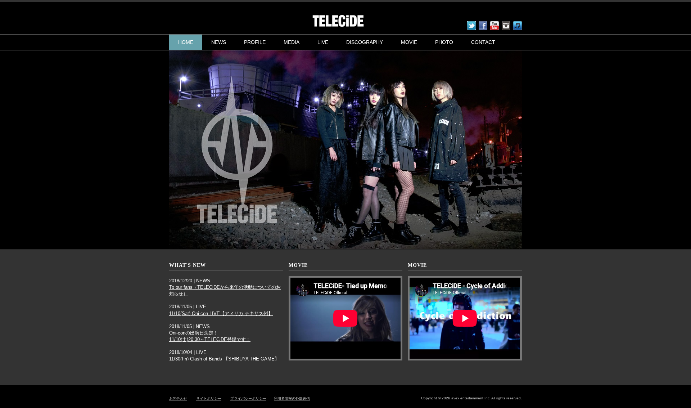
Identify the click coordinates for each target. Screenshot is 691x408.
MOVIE (409, 42)
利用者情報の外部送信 (292, 398)
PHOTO (444, 42)
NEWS (218, 42)
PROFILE (255, 42)
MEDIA (291, 42)
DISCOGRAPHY (364, 42)
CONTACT (483, 42)
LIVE (322, 42)
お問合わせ (178, 398)
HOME (185, 42)
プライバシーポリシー (248, 398)
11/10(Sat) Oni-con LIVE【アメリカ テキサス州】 (221, 313)
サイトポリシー (208, 398)
